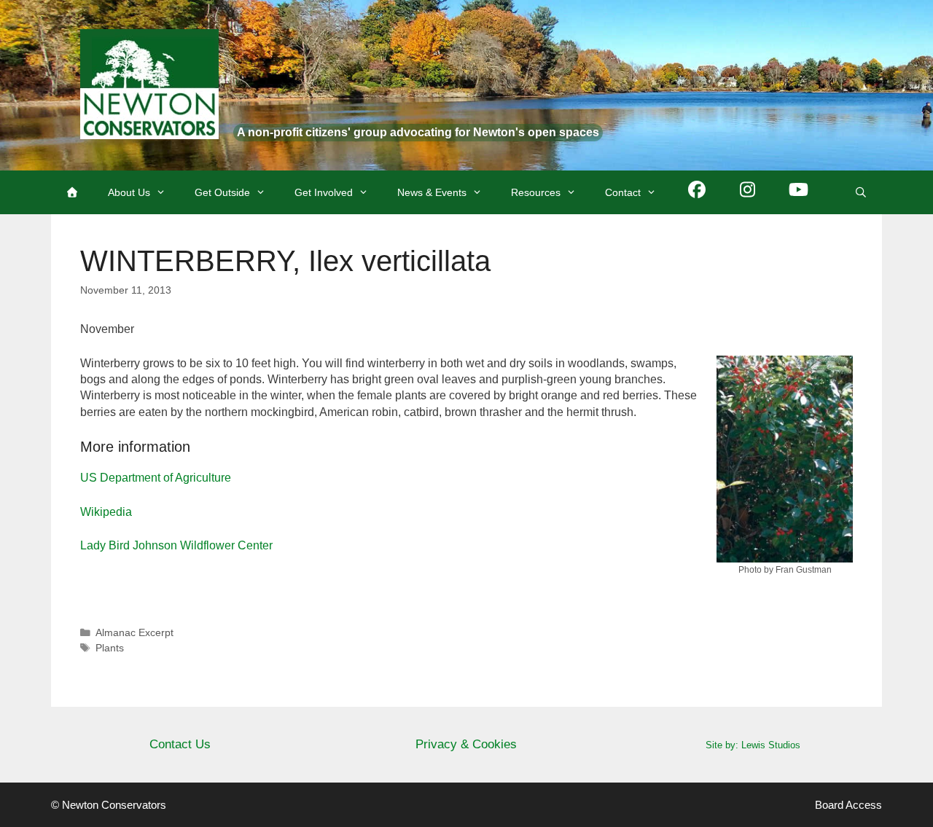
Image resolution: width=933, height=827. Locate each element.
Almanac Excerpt (134, 632)
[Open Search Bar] (861, 192)
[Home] (72, 192)
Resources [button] (536, 192)
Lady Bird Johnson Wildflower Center (176, 545)
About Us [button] (129, 192)
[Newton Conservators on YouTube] (798, 192)
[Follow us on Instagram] (747, 192)
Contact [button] (623, 192)
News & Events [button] (431, 192)
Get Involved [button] (323, 192)
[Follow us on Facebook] (696, 192)
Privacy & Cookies (466, 744)
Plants (109, 648)
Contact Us (180, 744)
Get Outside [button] (222, 192)
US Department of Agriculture (155, 477)
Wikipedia (106, 512)
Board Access (848, 805)
